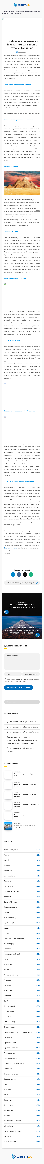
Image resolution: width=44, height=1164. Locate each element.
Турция (7, 1115)
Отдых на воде (10, 1022)
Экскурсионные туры (12, 1131)
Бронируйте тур (10, 548)
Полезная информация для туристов (18, 1032)
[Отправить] (37, 702)
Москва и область (11, 975)
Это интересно (10, 1141)
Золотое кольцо (10, 917)
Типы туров (8, 1105)
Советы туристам (11, 1074)
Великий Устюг (10, 876)
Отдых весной (9, 1006)
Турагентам (8, 1110)
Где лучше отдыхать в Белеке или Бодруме (25, 815)
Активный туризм (11, 850)
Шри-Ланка (8, 1126)
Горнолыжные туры (12, 891)
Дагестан (7, 897)
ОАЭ (6, 1001)
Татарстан (8, 1100)
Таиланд (7, 1089)
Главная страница (8, 11)
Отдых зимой (9, 1011)
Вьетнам (7, 881)
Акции (6, 855)
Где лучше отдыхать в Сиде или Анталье (23, 732)
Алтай (6, 860)
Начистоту (8, 990)
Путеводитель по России (14, 1058)
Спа (5, 1084)
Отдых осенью (9, 1027)
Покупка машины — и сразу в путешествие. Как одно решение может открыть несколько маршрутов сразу (22, 740)
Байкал (7, 865)
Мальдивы (8, 970)
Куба (6, 959)
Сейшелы (8, 1069)
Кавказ (6, 933)
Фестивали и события (12, 1121)
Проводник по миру (11, 1048)
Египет (6, 912)
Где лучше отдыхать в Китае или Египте (22, 727)
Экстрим (7, 1136)
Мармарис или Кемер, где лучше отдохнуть (25, 826)
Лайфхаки (8, 964)
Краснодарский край (12, 954)
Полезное (8, 1037)
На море (7, 985)
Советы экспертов (11, 1079)
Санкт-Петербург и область (15, 1063)
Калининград (9, 943)
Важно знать (9, 871)
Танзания (7, 1095)
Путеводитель (9, 1053)
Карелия (7, 949)
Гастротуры (8, 886)
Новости (7, 996)
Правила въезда (10, 1042)
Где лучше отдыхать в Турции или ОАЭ (22, 722)
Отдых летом (9, 1016)
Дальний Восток (10, 902)
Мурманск (8, 980)
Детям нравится (10, 907)
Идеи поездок (9, 923)
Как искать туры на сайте (14, 938)
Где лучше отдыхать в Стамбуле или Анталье (26, 805)
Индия (6, 928)
